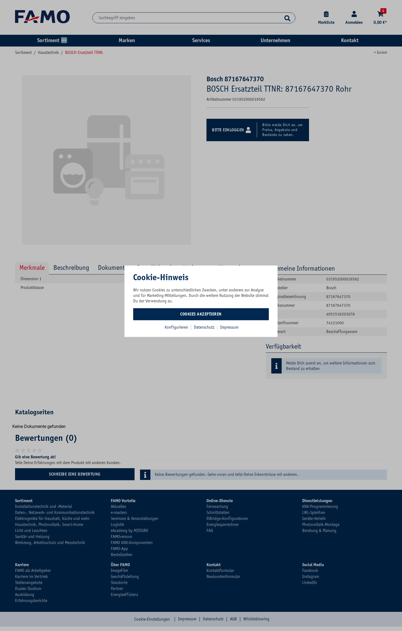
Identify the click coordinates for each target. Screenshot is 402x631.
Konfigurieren (176, 327)
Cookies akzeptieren (201, 314)
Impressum (229, 327)
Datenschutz (204, 327)
